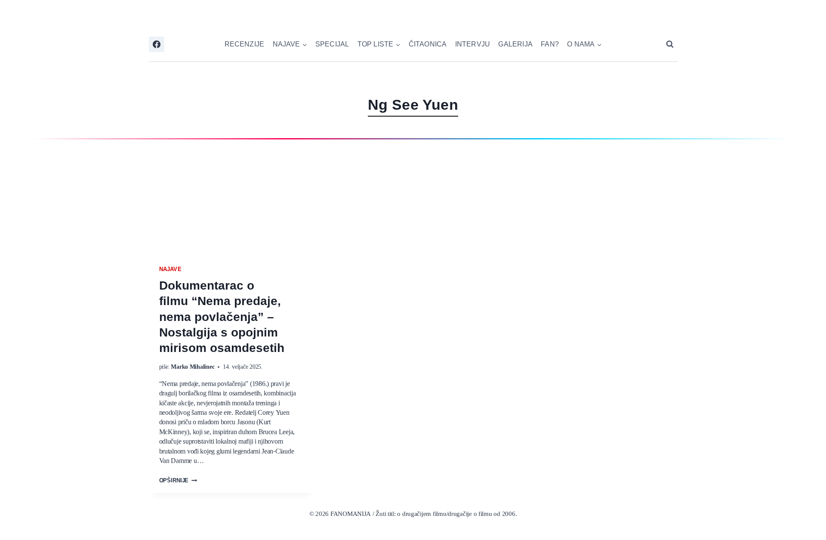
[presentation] (231, 203)
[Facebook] (156, 44)
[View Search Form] (670, 44)
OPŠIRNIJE (178, 481)
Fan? (550, 44)
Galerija (515, 44)
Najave (170, 269)
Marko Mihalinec (192, 367)
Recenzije (245, 44)
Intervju (472, 44)
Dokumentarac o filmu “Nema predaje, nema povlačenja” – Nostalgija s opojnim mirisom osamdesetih (222, 317)
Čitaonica (428, 44)
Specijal (332, 44)
